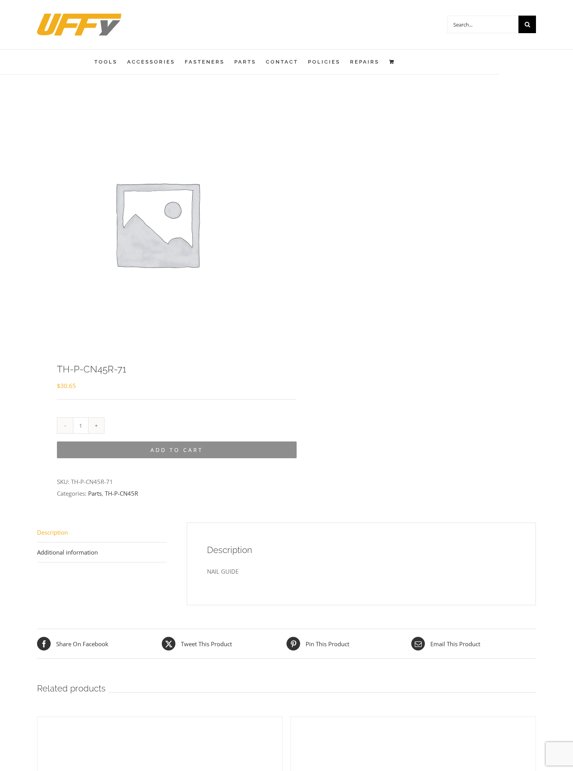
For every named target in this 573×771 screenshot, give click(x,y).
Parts (95, 493)
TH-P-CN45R (121, 493)
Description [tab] (52, 532)
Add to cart (176, 450)
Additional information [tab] (67, 552)
